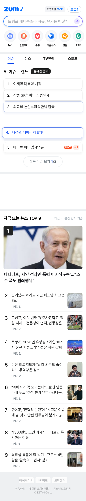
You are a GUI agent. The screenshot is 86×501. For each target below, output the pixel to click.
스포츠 (72, 58)
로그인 (75, 9)
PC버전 (43, 480)
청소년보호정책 (62, 488)
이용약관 (20, 488)
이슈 (10, 58)
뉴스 (28, 58)
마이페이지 (26, 480)
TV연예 (48, 58)
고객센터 (59, 480)
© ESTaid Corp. (43, 492)
